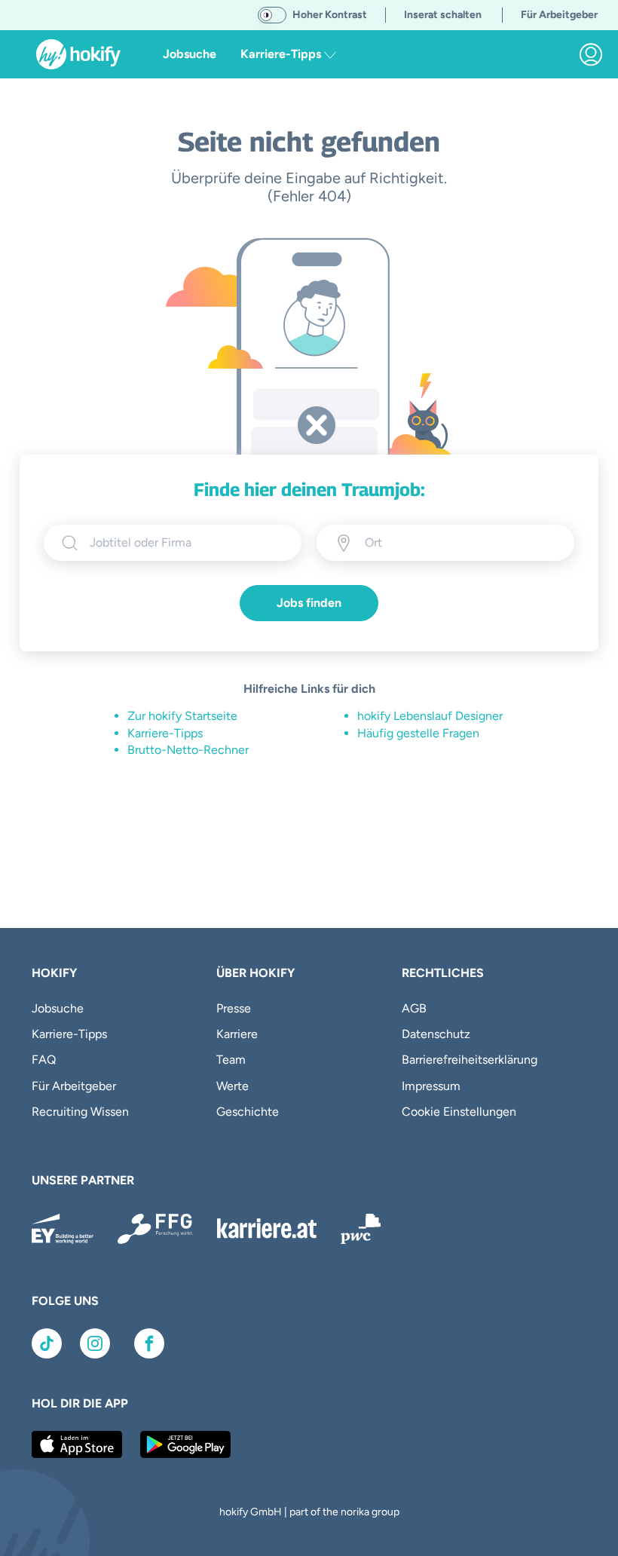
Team (231, 1059)
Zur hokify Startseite (182, 716)
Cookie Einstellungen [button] (459, 1111)
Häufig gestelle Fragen (418, 733)
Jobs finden (309, 603)
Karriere (237, 1034)
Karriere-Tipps (165, 733)
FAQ (44, 1059)
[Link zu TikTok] (47, 1343)
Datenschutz (436, 1034)
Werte (232, 1086)
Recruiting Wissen (80, 1111)
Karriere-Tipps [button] (282, 54)
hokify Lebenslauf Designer (430, 716)
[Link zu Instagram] (95, 1343)
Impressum (431, 1086)
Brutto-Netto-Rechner (188, 750)
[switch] (272, 15)
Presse (233, 1008)
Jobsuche (189, 54)
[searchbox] (186, 543)
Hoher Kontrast (329, 14)
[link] (591, 54)
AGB (414, 1008)
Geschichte (247, 1111)
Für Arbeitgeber (74, 1086)
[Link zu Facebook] (149, 1343)
